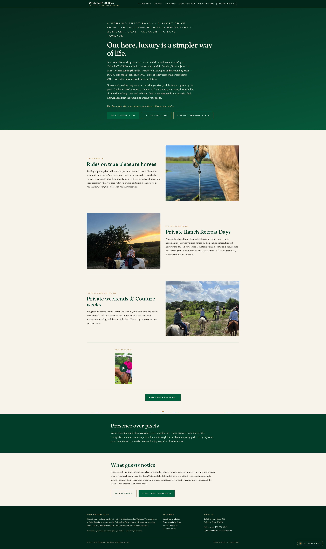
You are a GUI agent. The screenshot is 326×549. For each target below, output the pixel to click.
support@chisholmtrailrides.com (218, 531)
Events (158, 4)
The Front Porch (311, 543)
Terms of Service (220, 542)
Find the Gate (205, 4)
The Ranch (170, 4)
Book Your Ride (226, 4)
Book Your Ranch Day (123, 115)
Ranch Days (144, 4)
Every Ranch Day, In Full (163, 397)
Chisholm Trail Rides (104, 4)
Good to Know (187, 4)
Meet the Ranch (124, 493)
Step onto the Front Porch (193, 115)
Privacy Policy (233, 542)
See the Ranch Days (156, 115)
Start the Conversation (156, 493)
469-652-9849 (221, 527)
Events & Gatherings (172, 522)
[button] (123, 368)
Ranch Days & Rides (171, 519)
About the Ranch (170, 526)
